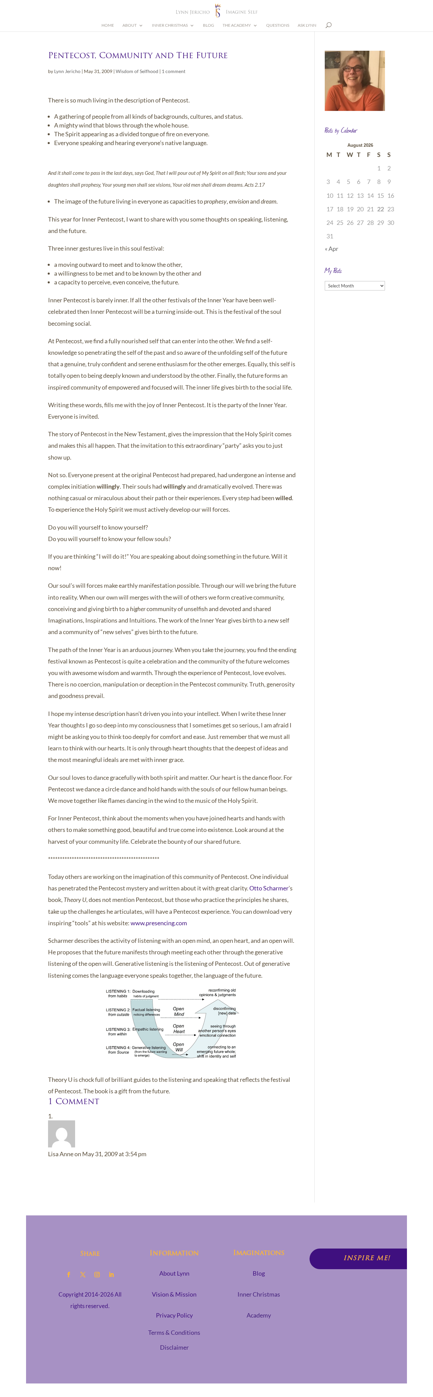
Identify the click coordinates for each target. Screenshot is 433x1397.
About (129, 25)
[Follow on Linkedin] (111, 1274)
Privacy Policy (174, 1315)
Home (107, 25)
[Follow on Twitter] (82, 1274)
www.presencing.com (159, 923)
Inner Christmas (170, 25)
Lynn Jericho (67, 71)
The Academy (237, 25)
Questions (277, 25)
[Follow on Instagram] (97, 1274)
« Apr (331, 248)
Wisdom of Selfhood (137, 71)
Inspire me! (366, 1259)
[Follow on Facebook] (68, 1274)
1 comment (173, 71)
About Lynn (174, 1273)
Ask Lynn (307, 25)
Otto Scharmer (269, 888)
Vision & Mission (174, 1294)
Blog (208, 25)
